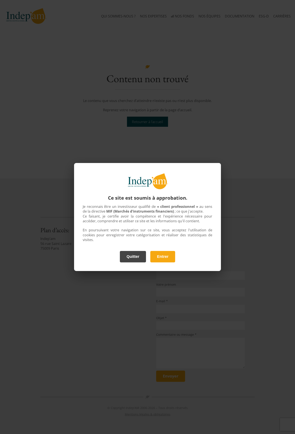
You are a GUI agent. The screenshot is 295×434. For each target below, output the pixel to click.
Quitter (133, 256)
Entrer (162, 256)
